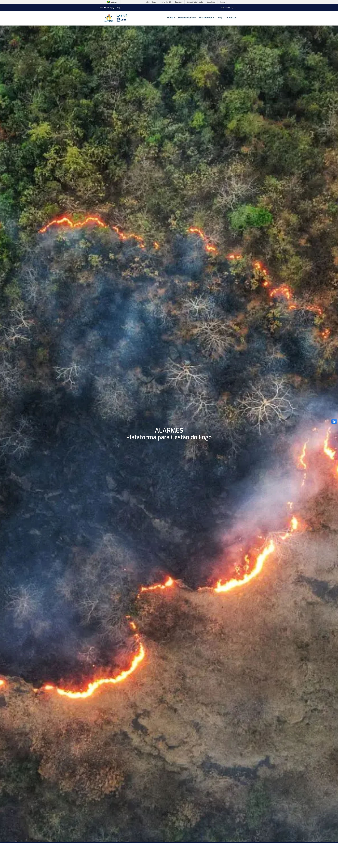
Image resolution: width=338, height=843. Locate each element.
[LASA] (115, 18)
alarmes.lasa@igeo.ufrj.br (111, 7)
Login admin (225, 7)
